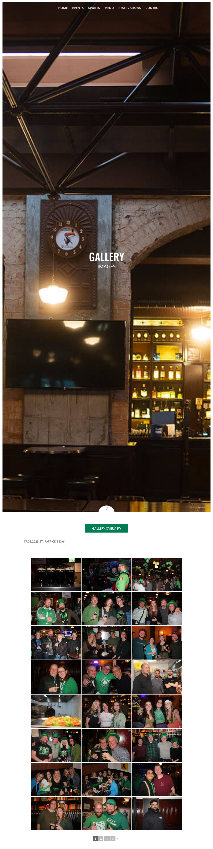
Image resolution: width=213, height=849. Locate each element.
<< (106, 508)
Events (78, 8)
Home (63, 8)
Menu (109, 8)
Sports (94, 8)
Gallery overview (106, 528)
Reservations (129, 8)
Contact (152, 8)
